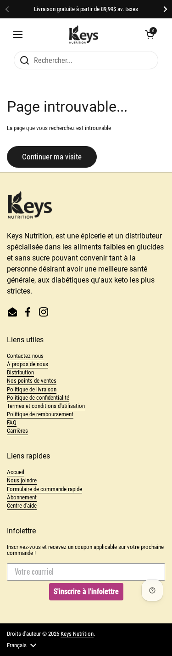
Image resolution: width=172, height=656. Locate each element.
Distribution (20, 372)
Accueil (15, 472)
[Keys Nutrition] (84, 34)
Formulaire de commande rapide (44, 489)
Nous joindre (22, 480)
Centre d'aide (22, 505)
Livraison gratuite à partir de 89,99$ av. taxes (86, 9)
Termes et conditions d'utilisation (46, 405)
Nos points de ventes (31, 380)
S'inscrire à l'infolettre (86, 591)
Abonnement (22, 497)
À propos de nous (27, 364)
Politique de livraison (31, 389)
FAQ (12, 422)
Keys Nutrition (77, 633)
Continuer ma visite (52, 156)
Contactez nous (25, 355)
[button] (149, 34)
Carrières (17, 430)
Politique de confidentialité (38, 397)
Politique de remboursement (40, 414)
